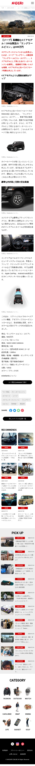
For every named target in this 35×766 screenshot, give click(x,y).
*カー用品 (6, 392)
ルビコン (6, 404)
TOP (2, 8)
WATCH (28, 699)
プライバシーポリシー (17, 750)
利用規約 (5, 750)
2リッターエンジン (18, 392)
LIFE (7, 730)
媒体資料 (23, 754)
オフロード (6, 396)
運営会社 (30, 750)
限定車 (22, 404)
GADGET (17, 730)
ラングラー (26, 400)
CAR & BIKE (10, 8)
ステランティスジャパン (11, 400)
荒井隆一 (14, 404)
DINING (28, 714)
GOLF (28, 730)
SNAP (17, 714)
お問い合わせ (13, 754)
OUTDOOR (17, 699)
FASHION (7, 699)
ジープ (15, 396)
